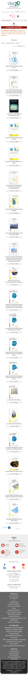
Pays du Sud (14, 637)
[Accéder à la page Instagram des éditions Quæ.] (14, 567)
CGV (14, 600)
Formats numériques (10, 43)
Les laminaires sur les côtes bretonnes (14, 471)
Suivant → (18, 528)
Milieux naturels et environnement (14, 635)
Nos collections (14, 598)
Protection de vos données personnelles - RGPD (14, 618)
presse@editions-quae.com (14, 586)
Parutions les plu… (20, 46)
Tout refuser (14, 672)
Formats (3, 43)
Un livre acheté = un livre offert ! (14, 27)
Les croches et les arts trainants (14, 423)
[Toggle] (18, 16)
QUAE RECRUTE (14, 620)
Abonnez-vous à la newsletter (13, 16)
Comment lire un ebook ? (14, 610)
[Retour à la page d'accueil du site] (14, 3)
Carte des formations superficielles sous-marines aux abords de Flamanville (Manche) (14, 187)
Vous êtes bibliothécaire (14, 657)
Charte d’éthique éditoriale (14, 614)
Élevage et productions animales (14, 631)
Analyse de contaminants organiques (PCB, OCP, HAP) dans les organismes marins (14, 354)
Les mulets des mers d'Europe (14, 399)
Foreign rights (14, 659)
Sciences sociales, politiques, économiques (14, 645)
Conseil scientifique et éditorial (14, 612)
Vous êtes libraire (14, 655)
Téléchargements (14, 602)
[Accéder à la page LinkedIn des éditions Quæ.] (4, 567)
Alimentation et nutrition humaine (14, 629)
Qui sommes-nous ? (14, 596)
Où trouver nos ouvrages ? (14, 606)
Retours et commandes (14, 622)
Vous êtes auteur (14, 651)
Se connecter (14, 25)
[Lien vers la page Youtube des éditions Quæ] (23, 564)
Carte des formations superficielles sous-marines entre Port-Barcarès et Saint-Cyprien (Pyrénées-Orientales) (14, 91)
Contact (14, 608)
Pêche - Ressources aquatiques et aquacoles (14, 639)
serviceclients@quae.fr (14, 573)
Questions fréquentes (14, 616)
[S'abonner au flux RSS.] (23, 567)
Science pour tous (14, 643)
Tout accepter (18, 670)
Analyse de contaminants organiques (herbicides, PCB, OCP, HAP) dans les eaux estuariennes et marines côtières (14, 306)
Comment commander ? (14, 604)
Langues (17, 43)
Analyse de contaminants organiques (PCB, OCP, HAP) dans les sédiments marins (14, 377)
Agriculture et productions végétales (14, 627)
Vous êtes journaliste (14, 653)
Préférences (9, 670)
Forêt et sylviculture (14, 633)
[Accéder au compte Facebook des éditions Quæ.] (4, 564)
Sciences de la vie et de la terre (14, 641)
